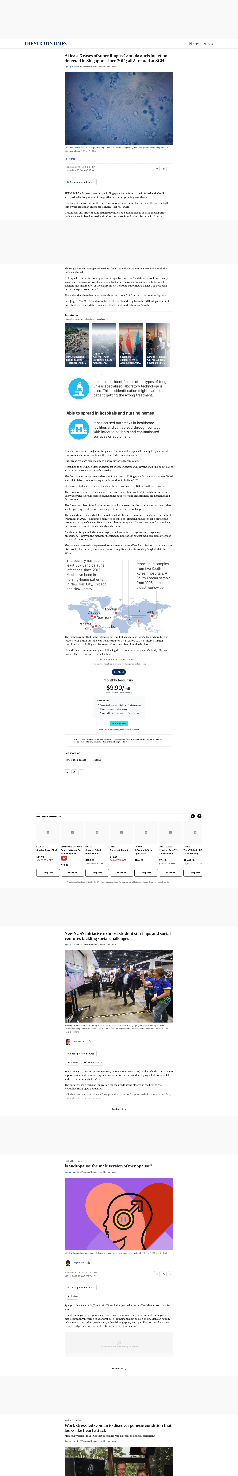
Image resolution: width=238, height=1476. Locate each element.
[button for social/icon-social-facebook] (164, 169)
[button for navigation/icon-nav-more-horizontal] (170, 169)
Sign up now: (70, 66)
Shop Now (48, 873)
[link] (45, 43)
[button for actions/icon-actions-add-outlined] (80, 159)
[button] (194, 43)
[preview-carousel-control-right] (169, 345)
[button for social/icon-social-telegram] (157, 169)
